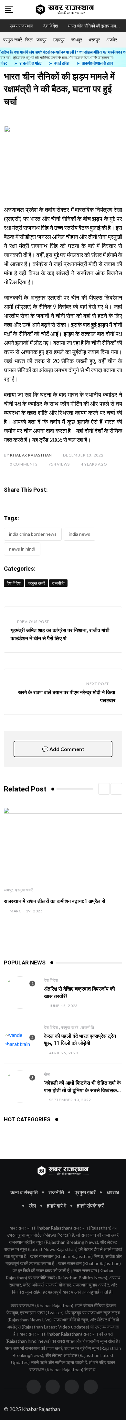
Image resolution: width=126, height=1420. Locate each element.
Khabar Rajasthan (31, 455)
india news (79, 534)
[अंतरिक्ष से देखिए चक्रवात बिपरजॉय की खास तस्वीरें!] (20, 992)
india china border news (33, 534)
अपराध (112, 1192)
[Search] (119, 9)
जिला (29, 39)
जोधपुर (76, 39)
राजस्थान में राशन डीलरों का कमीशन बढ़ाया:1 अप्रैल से (54, 901)
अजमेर (111, 39)
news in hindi (22, 549)
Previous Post (33, 621)
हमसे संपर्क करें (90, 1205)
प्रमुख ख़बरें (12, 39)
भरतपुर (94, 39)
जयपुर (42, 39)
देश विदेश (51, 980)
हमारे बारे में (56, 1205)
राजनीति (87, 1027)
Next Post (97, 683)
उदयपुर (59, 39)
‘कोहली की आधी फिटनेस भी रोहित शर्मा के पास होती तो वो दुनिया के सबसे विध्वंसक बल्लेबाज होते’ (82, 1090)
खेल (47, 1074)
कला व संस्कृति (24, 1192)
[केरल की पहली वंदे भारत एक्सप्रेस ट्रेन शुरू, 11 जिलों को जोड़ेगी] (20, 1039)
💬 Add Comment (63, 749)
